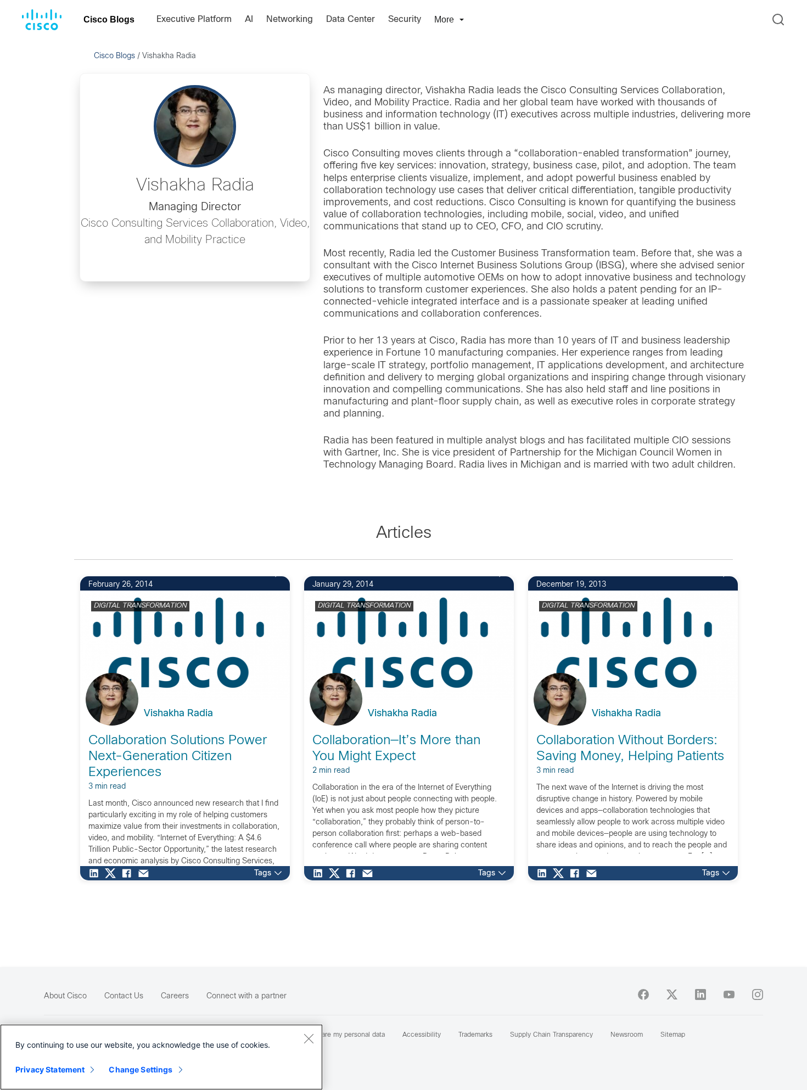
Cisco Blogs (108, 19)
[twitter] (671, 994)
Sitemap (672, 1035)
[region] (161, 1057)
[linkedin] (700, 994)
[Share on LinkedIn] (96, 873)
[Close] (308, 1038)
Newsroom (626, 1035)
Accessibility (421, 1035)
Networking (289, 19)
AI (249, 19)
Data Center (350, 19)
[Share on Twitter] (113, 873)
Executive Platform (194, 19)
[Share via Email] (146, 873)
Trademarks (475, 1035)
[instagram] (757, 994)
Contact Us (123, 996)
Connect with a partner (246, 996)
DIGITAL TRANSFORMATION (140, 606)
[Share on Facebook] (129, 873)
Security (404, 19)
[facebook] (643, 994)
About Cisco (65, 996)
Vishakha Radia (178, 713)
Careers (175, 996)
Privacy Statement (50, 1069)
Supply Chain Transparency (551, 1035)
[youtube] (729, 994)
